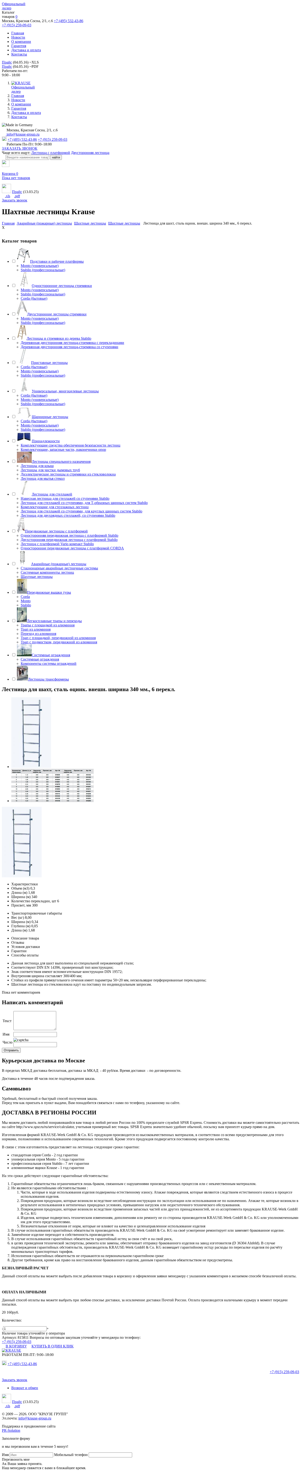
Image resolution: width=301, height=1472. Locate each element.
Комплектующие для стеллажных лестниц (55, 507)
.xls (7, 196)
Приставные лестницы (49, 363)
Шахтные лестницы (37, 577)
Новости (18, 37)
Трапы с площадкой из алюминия (48, 625)
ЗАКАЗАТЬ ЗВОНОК (19, 148)
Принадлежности (46, 441)
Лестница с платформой (50, 153)
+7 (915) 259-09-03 (16, 25)
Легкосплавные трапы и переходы (54, 621)
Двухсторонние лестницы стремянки (57, 314)
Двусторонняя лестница (90, 153)
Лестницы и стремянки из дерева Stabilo (59, 338)
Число (7, 1042)
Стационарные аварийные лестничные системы (59, 568)
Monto (26, 601)
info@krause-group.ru (23, 134)
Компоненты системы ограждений (48, 663)
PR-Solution (11, 1430)
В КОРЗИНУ (16, 1346)
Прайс (7, 62)
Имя (6, 1034)
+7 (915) (284, 1372)
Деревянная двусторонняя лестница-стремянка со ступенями (69, 347)
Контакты (19, 54)
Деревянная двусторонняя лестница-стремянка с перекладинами (72, 343)
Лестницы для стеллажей (52, 494)
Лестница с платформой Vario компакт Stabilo (57, 544)
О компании (21, 42)
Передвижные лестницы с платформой (56, 531)
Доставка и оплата (26, 50)
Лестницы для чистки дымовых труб (50, 470)
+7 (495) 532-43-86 (68, 21)
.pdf (17, 196)
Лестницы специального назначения (61, 462)
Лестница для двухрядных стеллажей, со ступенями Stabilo (68, 515)
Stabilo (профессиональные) (43, 270)
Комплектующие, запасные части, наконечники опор (63, 450)
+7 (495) (22, 1364)
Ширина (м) (21, 897)
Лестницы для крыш (37, 466)
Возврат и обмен (24, 1388)
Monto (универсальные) (40, 266)
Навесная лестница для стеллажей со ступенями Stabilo (65, 498)
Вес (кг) (17, 917)
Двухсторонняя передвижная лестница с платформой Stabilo (69, 540)
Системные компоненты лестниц (47, 572)
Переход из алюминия (38, 634)
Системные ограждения (51, 655)
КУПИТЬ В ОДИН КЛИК (53, 1346)
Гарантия (18, 46)
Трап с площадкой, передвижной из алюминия (58, 638)
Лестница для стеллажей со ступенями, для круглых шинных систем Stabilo (81, 511)
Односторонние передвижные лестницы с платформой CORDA (72, 548)
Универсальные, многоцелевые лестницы (65, 391)
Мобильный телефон (71, 1455)
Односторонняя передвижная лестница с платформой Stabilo (69, 535)
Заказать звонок (14, 200)
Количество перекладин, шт (33, 901)
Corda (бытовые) (34, 298)
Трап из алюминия (36, 629)
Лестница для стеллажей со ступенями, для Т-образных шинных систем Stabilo (84, 503)
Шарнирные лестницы (50, 417)
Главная (17, 33)
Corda (25, 597)
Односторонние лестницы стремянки (62, 286)
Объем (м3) (20, 888)
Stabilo (26, 605)
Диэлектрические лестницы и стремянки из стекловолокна (68, 474)
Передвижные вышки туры (49, 592)
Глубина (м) (20, 926)
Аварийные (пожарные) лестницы (58, 564)
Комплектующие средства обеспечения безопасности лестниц (70, 445)
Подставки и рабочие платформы (57, 261)
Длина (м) (19, 893)
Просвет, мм (21, 905)
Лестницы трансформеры (48, 679)
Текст (7, 1021)
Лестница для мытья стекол (43, 478)
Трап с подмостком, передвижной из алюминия (59, 642)
